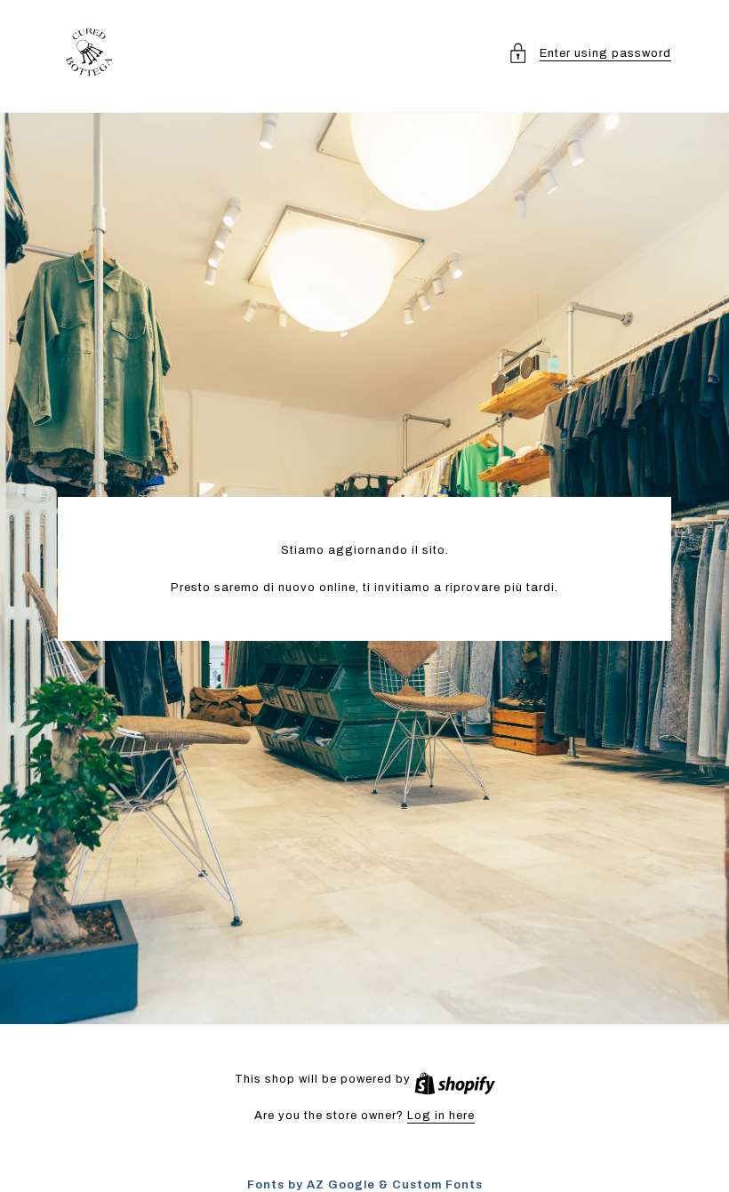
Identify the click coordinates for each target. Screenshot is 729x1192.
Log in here (441, 1115)
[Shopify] (454, 1079)
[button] (589, 53)
